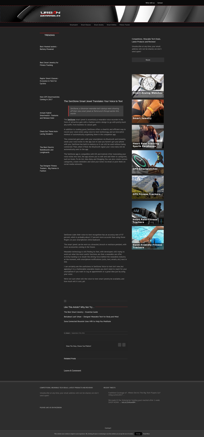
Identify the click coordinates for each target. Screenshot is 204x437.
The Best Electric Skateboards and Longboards (47, 150)
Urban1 (68, 333)
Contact (108, 428)
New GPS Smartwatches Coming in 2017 (50, 98)
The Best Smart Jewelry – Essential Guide (81, 312)
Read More (146, 434)
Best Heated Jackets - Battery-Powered (48, 47)
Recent (148, 60)
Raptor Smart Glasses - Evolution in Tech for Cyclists (49, 81)
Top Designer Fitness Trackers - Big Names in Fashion (49, 168)
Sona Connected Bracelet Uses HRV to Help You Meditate (87, 321)
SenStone (71, 119)
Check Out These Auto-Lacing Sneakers (49, 132)
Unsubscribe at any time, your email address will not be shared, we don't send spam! (147, 49)
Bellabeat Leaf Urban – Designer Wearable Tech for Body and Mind (91, 316)
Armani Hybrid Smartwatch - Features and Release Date (49, 115)
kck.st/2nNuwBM (128, 402)
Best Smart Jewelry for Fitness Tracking (49, 63)
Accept (138, 434)
